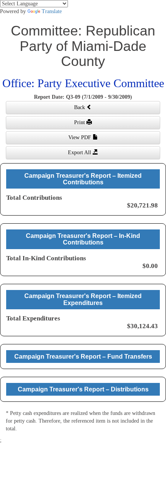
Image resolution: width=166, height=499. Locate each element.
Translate (52, 11)
